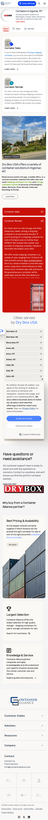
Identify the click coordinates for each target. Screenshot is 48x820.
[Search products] (39, 3)
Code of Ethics (29, 809)
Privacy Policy (6, 809)
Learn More (20, 22)
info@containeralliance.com (17, 767)
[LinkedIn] (28, 817)
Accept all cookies (24, 418)
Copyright (38, 809)
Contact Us (9, 761)
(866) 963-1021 (9, 484)
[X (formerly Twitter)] (24, 817)
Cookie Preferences (31, 434)
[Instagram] (19, 817)
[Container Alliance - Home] (24, 701)
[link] (24, 54)
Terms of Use (17, 809)
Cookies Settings (7, 812)
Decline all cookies (24, 426)
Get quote (12, 544)
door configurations (33, 260)
